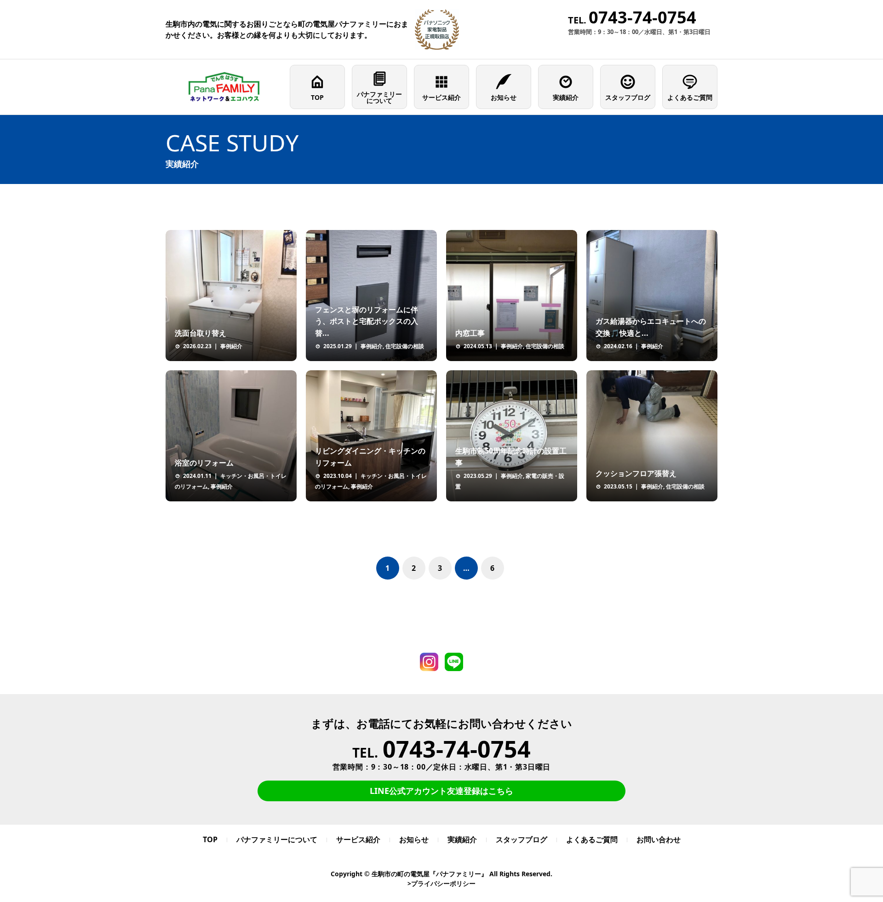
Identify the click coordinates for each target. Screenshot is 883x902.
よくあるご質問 (689, 97)
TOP (317, 97)
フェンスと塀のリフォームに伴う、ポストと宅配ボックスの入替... (366, 321)
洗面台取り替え (200, 333)
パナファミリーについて (379, 97)
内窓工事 (470, 333)
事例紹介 (231, 346)
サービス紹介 (441, 97)
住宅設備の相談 (404, 346)
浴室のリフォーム (204, 463)
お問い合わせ (658, 839)
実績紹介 (566, 97)
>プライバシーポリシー (441, 883)
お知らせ (503, 97)
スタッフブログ (627, 97)
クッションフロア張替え (636, 473)
